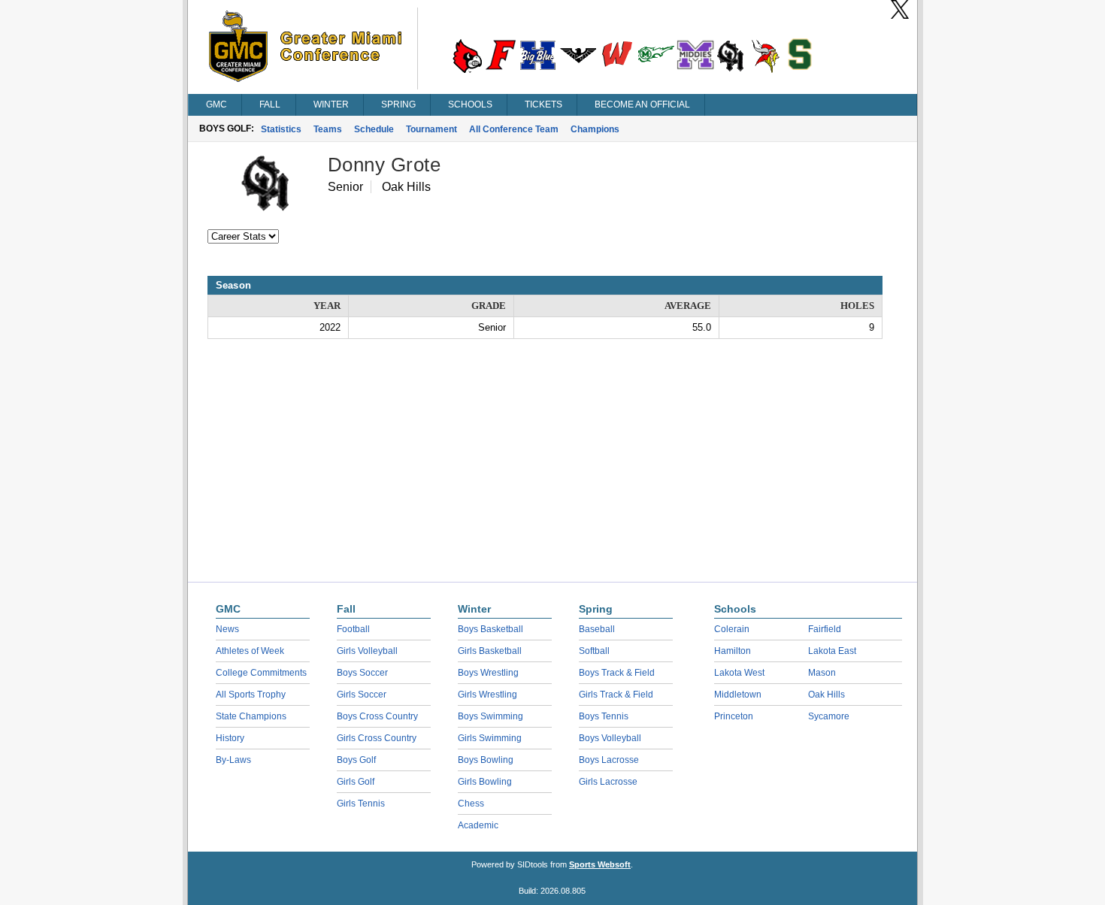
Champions (595, 129)
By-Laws (233, 760)
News (227, 629)
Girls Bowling (485, 781)
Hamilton (732, 651)
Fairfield (824, 629)
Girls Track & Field (616, 694)
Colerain (731, 629)
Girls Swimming (490, 738)
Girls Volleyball (367, 651)
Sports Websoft (600, 864)
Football (353, 629)
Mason (822, 672)
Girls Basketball (490, 651)
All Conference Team (514, 129)
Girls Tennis (361, 803)
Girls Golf (355, 781)
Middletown (737, 694)
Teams (327, 129)
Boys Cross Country (377, 716)
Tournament (431, 129)
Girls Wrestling (487, 694)
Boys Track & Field (617, 672)
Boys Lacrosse (609, 760)
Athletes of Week (250, 651)
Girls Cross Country (376, 738)
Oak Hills (826, 694)
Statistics (281, 129)
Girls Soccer (361, 694)
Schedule (374, 129)
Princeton (733, 716)
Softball (594, 651)
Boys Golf (356, 760)
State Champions (251, 716)
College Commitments (261, 672)
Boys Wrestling (488, 672)
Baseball (597, 629)
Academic (478, 825)
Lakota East (832, 651)
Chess (471, 803)
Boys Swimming (490, 716)
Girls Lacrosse (608, 781)
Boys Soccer (362, 672)
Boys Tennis (603, 716)
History (230, 738)
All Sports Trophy (251, 694)
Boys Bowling (485, 760)
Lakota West (739, 672)
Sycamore (828, 716)
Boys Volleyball (610, 738)
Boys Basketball (490, 629)
